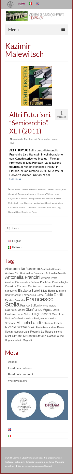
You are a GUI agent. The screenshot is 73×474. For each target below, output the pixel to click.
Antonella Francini (37, 189)
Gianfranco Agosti (39, 310)
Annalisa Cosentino (34, 273)
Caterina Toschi (54, 189)
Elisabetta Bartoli (29, 290)
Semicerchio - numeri (48, 139)
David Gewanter (44, 286)
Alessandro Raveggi (50, 269)
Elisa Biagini (48, 290)
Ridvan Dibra (14, 212)
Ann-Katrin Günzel (19, 189)
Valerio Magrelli (23, 340)
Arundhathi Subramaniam (17, 282)
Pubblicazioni (30, 139)
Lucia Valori (23, 314)
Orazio (31, 327)
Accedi (12, 361)
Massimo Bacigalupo (35, 318)
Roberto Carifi (21, 331)
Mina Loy (56, 207)
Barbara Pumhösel (41, 282)
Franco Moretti (48, 305)
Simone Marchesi (23, 335)
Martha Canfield (14, 318)
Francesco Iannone (27, 194)
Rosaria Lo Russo (41, 331)
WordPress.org (17, 380)
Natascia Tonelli (52, 323)
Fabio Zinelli (53, 295)
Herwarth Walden (46, 194)
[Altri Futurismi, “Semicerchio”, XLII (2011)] (36, 85)
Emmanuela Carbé (33, 295)
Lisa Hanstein (26, 203)
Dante (32, 286)
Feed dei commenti (20, 374)
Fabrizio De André (15, 300)
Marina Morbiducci (42, 203)
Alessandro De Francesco (22, 268)
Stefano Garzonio (47, 335)
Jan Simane (47, 198)
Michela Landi (44, 207)
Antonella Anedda (56, 273)
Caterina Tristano (16, 286)
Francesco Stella (29, 302)
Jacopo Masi (35, 198)
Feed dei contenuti (20, 368)
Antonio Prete (49, 277)
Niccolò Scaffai (16, 327)
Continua (15, 179)
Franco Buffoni (30, 305)
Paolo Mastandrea (46, 327)
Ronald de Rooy (29, 212)
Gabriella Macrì (15, 309)
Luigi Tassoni (41, 314)
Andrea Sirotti (14, 273)
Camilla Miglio (60, 282)
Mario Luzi (58, 314)
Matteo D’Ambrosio (27, 207)
